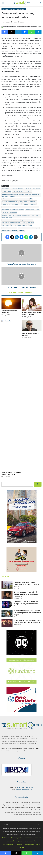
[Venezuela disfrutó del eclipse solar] (11, 303)
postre (37, 209)
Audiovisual (6, 838)
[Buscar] (38, 484)
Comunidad (37, 838)
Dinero (26, 841)
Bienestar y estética (9, 9)
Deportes (19, 841)
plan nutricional (30, 209)
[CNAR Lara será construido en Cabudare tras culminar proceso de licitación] (7, 585)
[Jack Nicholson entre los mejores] (32, 325)
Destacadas (20, 9)
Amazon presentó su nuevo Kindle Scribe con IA (11, 473)
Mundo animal (29, 844)
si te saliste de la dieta (24, 228)
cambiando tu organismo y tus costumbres (28, 186)
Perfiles (37, 844)
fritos (20, 201)
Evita (31, 199)
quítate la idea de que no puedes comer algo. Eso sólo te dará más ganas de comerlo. (20, 216)
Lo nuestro (20, 844)
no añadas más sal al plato (29, 204)
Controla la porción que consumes (21, 191)
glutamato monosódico (30, 201)
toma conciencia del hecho (9, 230)
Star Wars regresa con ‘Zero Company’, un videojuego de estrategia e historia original (27, 613)
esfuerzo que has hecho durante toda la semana (15, 199)
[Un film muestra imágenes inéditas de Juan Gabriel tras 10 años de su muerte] (7, 623)
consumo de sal (6, 191)
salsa (30, 225)
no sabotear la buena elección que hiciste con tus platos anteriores (20, 207)
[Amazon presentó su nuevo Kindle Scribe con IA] (11, 395)
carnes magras (6, 188)
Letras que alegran (9, 844)
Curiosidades (11, 841)
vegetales (21, 230)
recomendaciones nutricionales (10, 220)
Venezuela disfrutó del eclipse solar (9, 311)
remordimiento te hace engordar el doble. (13, 222)
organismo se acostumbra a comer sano (13, 209)
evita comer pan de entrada (9, 201)
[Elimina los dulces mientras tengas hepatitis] (32, 304)
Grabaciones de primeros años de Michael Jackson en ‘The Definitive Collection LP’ (26, 594)
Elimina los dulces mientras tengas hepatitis (32, 313)
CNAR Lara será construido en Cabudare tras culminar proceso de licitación (26, 584)
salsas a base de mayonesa (9, 228)
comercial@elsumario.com (24, 790)
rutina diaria (30, 222)
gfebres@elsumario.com (25, 787)
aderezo (12, 186)
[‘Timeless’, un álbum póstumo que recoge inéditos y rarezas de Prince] (7, 604)
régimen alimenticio (26, 220)
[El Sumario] (22, 3)
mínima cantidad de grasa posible (11, 204)
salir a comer (5, 225)
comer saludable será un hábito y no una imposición (26, 188)
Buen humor (28, 838)
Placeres (21, 847)
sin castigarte (35, 228)
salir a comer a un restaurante (19, 225)
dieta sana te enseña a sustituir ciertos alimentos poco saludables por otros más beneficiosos (20, 195)
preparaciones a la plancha (9, 212)
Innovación (32, 841)
